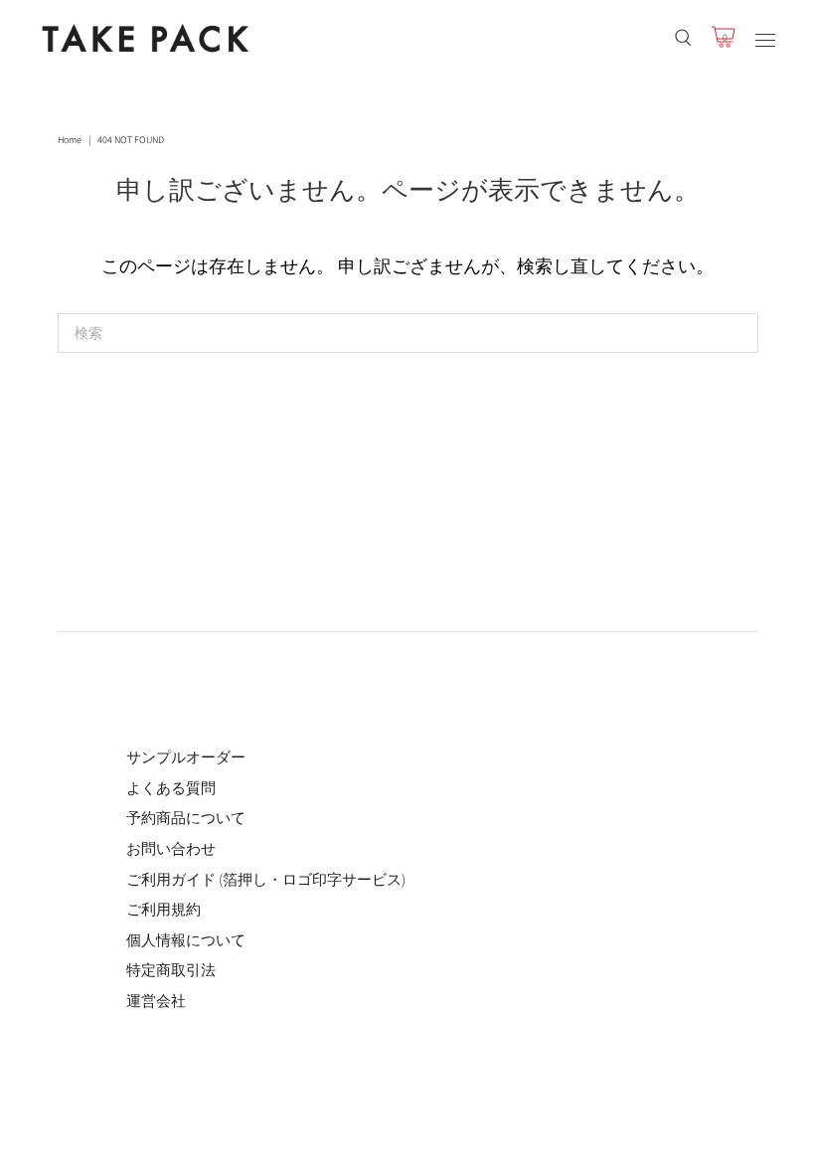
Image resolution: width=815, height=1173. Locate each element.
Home (70, 139)
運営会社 (156, 1000)
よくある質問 (171, 787)
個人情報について (185, 939)
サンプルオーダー (185, 757)
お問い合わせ (171, 848)
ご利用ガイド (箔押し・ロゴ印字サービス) (266, 879)
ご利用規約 (163, 909)
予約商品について (185, 817)
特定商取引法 (171, 969)
